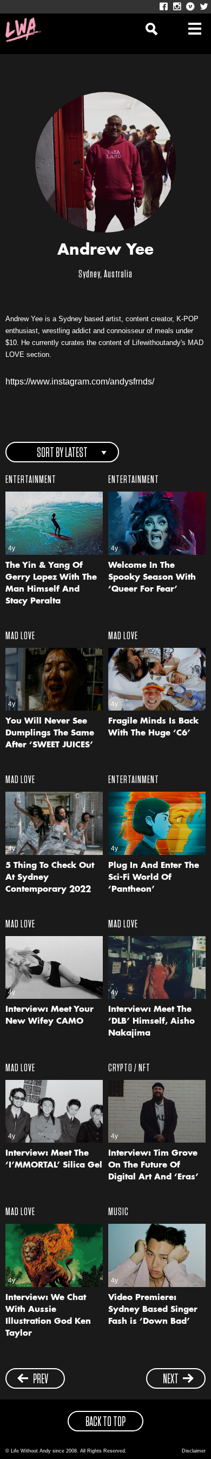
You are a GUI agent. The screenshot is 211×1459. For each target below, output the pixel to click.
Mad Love (20, 636)
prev (40, 1379)
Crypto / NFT (129, 1068)
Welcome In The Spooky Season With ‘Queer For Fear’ (152, 578)
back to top (105, 1422)
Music (118, 1211)
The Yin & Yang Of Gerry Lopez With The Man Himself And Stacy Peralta (51, 584)
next (171, 1379)
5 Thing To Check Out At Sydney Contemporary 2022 (49, 878)
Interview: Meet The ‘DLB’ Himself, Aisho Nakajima (151, 1022)
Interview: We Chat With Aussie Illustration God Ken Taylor (48, 1316)
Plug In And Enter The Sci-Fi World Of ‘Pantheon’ (153, 878)
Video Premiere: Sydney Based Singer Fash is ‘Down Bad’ (152, 1310)
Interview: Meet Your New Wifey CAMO (49, 1016)
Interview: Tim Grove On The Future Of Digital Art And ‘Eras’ (153, 1166)
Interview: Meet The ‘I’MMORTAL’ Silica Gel (53, 1160)
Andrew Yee (105, 250)
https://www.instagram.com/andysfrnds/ (79, 381)
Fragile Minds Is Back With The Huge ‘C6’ (153, 728)
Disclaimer (194, 1451)
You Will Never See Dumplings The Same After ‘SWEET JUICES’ (49, 734)
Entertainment (30, 479)
